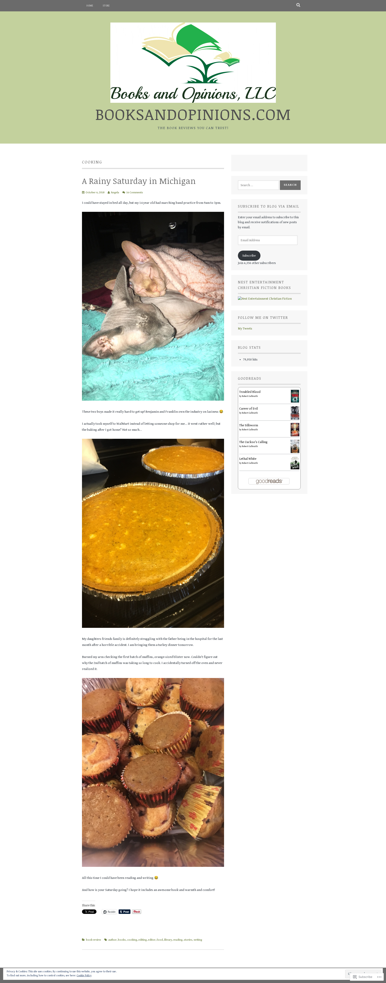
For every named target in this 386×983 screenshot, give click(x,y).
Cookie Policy (84, 975)
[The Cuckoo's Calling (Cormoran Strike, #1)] (295, 452)
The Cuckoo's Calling (253, 442)
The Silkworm (248, 425)
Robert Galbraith (250, 396)
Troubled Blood (249, 392)
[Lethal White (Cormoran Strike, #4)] (295, 468)
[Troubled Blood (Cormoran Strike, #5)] (295, 402)
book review (93, 940)
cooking (132, 940)
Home (89, 5)
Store (106, 5)
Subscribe (249, 256)
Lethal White (247, 459)
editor (151, 940)
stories (188, 940)
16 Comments (134, 192)
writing (198, 940)
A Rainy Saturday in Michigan (139, 180)
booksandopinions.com (193, 113)
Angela (115, 192)
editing (142, 940)
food (160, 940)
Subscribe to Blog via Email (268, 206)
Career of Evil (248, 408)
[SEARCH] (298, 5)
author (112, 940)
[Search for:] (258, 185)
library (168, 940)
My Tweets (245, 328)
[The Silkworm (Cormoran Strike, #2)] (295, 435)
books (122, 940)
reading (178, 940)
